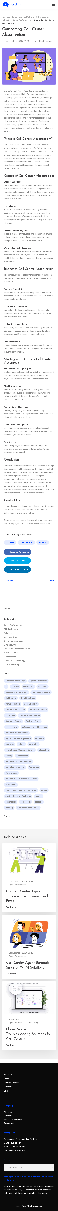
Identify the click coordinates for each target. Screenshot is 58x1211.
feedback (9, 744)
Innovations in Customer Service (20, 750)
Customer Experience (13, 641)
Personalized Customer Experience (21, 779)
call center (10, 542)
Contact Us (8, 1087)
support (38, 796)
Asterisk (8, 633)
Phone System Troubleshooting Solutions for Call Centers (28, 1034)
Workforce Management (28, 808)
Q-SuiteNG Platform (12, 1143)
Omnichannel (10, 657)
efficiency (39, 738)
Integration (44, 750)
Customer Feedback (38, 710)
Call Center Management (16, 692)
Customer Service (13, 721)
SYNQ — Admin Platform (14, 1147)
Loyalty (8, 756)
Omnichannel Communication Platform (20, 1139)
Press (6, 1079)
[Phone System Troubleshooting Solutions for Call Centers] (29, 999)
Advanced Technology (15, 681)
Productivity (10, 785)
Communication (26, 542)
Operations (34, 767)
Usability (9, 808)
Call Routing (10, 698)
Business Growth (11, 637)
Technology (10, 802)
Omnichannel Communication (18, 761)
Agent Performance (43, 41)
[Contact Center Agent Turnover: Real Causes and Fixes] (29, 861)
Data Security (10, 645)
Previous (8, 581)
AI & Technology (11, 629)
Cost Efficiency (30, 704)
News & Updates (11, 653)
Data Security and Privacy (16, 733)
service (44, 790)
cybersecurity (11, 727)
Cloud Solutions (28, 698)
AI (6, 686)
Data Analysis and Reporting (34, 727)
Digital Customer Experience (18, 738)
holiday (21, 744)
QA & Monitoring (11, 664)
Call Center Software (41, 692)
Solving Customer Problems (18, 796)
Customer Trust (33, 721)
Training (39, 802)
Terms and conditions (13, 1119)
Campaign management (14, 1150)
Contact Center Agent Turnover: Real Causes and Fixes (27, 896)
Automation (28, 686)
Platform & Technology (14, 661)
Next (51, 581)
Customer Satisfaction (29, 715)
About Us (8, 1075)
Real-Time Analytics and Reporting (21, 790)
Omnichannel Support (15, 767)
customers (42, 542)
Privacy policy (10, 1123)
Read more (11, 907)
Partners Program (11, 1083)
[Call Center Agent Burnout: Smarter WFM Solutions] (29, 932)
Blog (6, 1091)
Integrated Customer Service (17, 649)
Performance (11, 773)
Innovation (33, 744)
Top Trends (25, 802)
